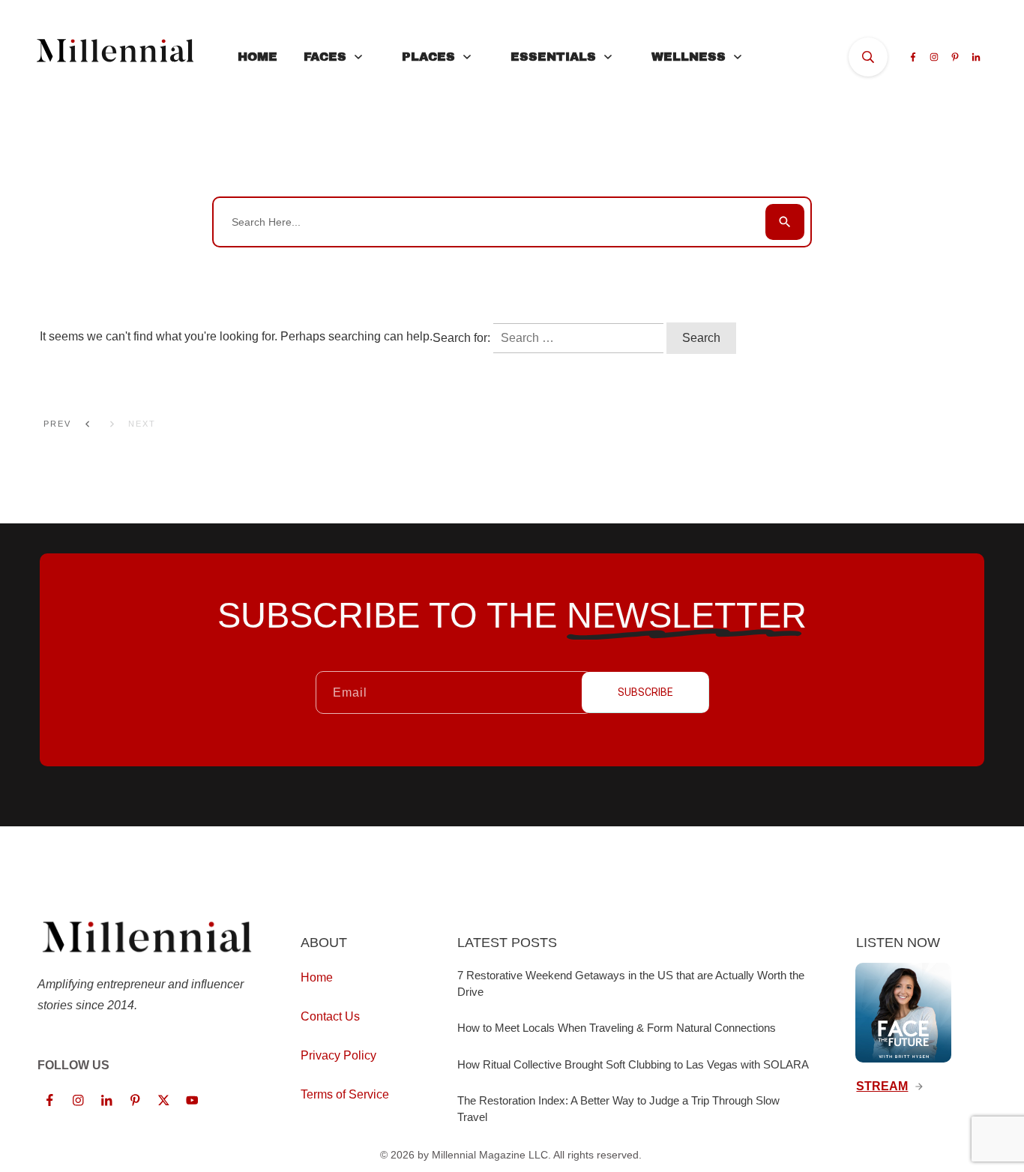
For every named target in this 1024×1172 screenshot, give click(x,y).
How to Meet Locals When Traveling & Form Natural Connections (616, 1027)
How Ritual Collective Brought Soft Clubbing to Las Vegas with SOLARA (633, 1064)
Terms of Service (345, 1094)
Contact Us (330, 1016)
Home (317, 977)
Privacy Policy (338, 1055)
